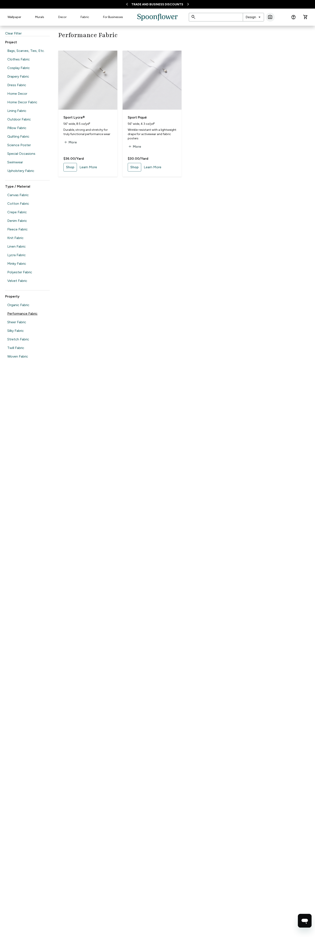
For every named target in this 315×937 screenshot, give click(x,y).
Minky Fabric (16, 264)
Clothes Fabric (18, 59)
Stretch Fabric (18, 339)
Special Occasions (21, 154)
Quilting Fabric (18, 136)
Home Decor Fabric (22, 102)
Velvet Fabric (17, 281)
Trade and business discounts (157, 4)
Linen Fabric (16, 246)
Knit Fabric (15, 238)
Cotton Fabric (18, 204)
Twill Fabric (15, 348)
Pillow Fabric (16, 128)
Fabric (85, 17)
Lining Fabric (16, 111)
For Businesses (113, 17)
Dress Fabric (16, 85)
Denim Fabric (17, 221)
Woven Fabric (17, 356)
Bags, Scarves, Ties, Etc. (26, 51)
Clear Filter (13, 33)
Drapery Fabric (18, 76)
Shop (70, 167)
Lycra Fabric (16, 255)
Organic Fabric (18, 305)
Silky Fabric (15, 331)
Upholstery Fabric (20, 171)
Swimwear (15, 162)
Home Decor (17, 94)
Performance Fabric (22, 313)
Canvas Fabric (18, 195)
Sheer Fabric (16, 322)
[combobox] (253, 17)
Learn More (88, 167)
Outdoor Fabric (19, 119)
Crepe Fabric (17, 212)
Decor (62, 17)
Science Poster (19, 145)
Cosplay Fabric (18, 68)
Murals (39, 17)
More (70, 142)
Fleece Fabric (17, 229)
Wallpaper (14, 17)
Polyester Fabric (19, 272)
